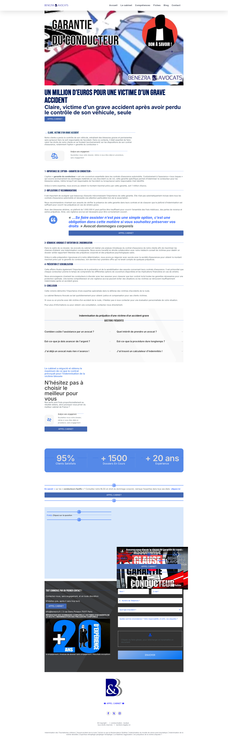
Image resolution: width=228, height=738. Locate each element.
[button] (78, 331)
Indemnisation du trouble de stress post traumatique (148, 732)
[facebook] (108, 713)
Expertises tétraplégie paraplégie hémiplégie (96, 734)
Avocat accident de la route (87, 732)
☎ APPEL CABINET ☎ (114, 703)
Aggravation (128, 734)
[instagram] (119, 713)
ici (129, 725)
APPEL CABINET (54, 119)
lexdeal (126, 723)
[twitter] (114, 713)
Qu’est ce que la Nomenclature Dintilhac (113, 732)
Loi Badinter (118, 734)
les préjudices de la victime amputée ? (148, 734)
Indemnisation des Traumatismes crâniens (60, 732)
